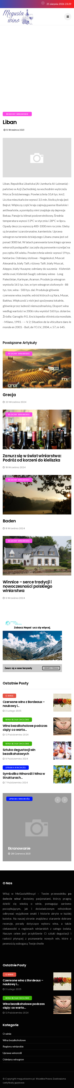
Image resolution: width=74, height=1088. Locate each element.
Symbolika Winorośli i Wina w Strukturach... (24, 776)
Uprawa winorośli (15, 767)
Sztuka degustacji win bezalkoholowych (19, 752)
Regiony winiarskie (17, 114)
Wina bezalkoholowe (17, 719)
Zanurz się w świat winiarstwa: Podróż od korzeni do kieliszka (32, 458)
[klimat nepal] (32, 645)
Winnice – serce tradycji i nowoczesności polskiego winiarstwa (27, 586)
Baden (9, 521)
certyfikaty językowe (13, 1082)
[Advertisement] (37, 73)
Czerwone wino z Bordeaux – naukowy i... (24, 704)
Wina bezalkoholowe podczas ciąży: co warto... (25, 728)
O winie (9, 695)
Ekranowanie (19, 848)
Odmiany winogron (13, 1059)
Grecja (9, 395)
